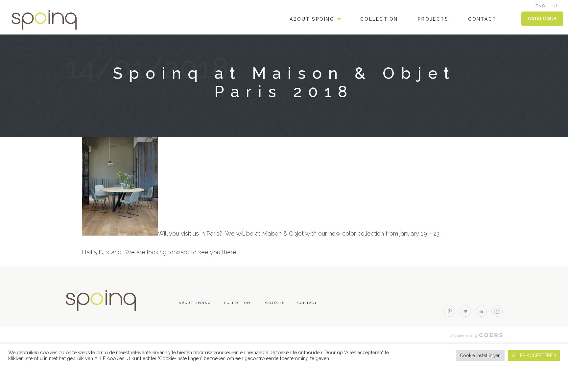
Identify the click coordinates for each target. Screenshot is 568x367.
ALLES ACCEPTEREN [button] (534, 355)
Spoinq (53, 20)
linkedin (481, 311)
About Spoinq (312, 19)
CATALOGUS (542, 18)
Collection (379, 19)
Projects (433, 19)
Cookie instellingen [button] (480, 355)
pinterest (449, 311)
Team (297, 47)
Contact (482, 19)
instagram (497, 311)
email (465, 311)
